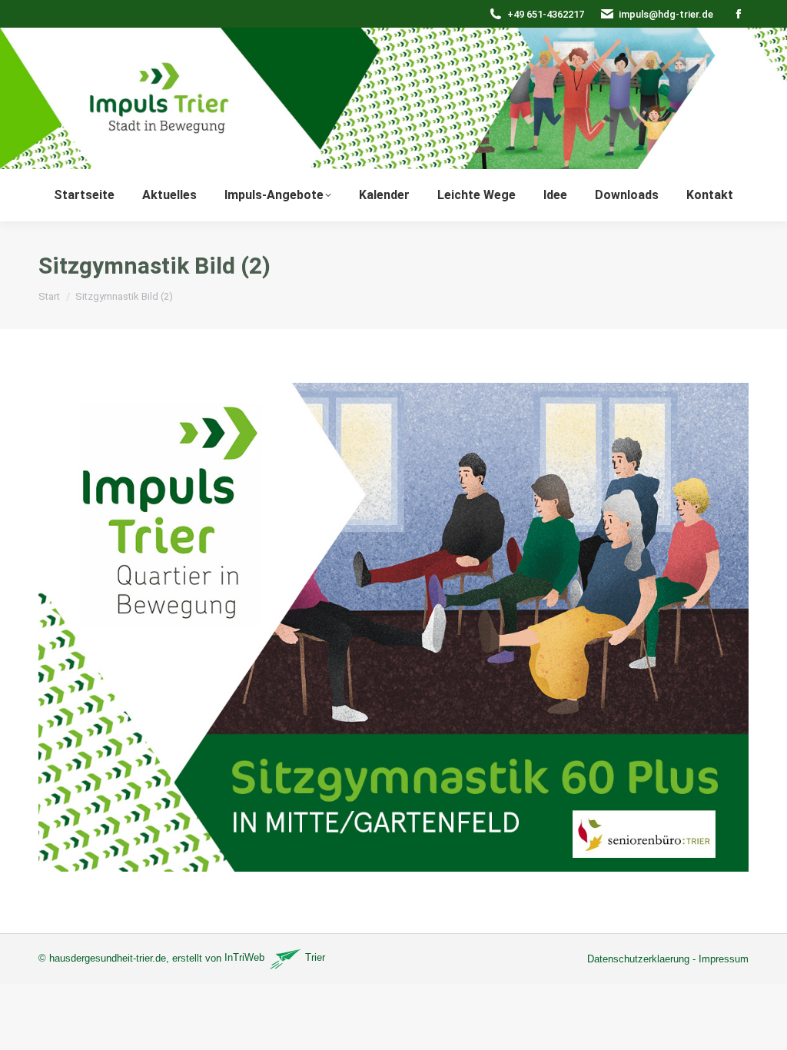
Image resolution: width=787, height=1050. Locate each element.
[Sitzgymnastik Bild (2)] (393, 627)
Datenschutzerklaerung (638, 959)
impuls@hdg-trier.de (666, 14)
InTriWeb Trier (274, 957)
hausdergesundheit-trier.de (107, 957)
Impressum (724, 959)
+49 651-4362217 (545, 14)
